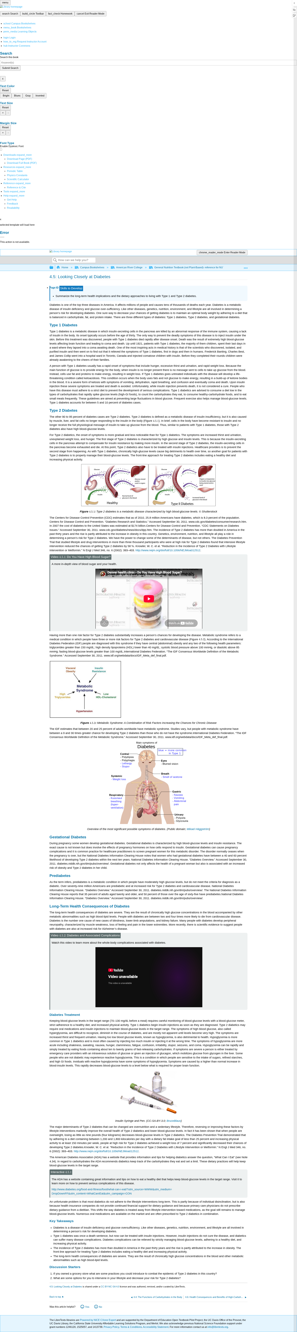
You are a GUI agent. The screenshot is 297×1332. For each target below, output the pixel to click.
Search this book (9, 57)
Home (65, 267)
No (100, 1307)
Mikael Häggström (198, 829)
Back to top (55, 1296)
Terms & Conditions (131, 1327)
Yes (87, 1307)
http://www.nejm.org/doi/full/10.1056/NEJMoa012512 (168, 550)
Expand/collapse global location (246, 266)
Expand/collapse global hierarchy (53, 268)
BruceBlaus (174, 1120)
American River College (129, 267)
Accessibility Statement (155, 1327)
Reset (5, 90)
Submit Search (10, 68)
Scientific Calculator (18, 179)
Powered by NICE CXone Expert (98, 1320)
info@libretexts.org (217, 1327)
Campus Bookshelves (92, 267)
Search (55, 260)
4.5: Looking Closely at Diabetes (66, 1286)
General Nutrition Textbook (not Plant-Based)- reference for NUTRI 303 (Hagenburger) (201, 267)
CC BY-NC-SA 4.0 (110, 1286)
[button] (12, 203)
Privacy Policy (111, 1327)
